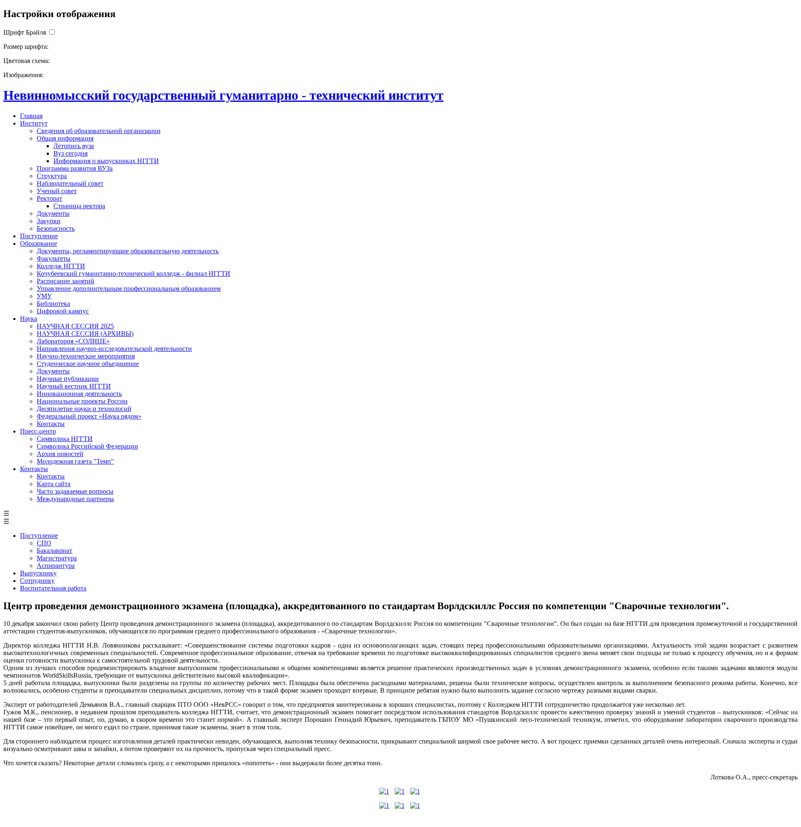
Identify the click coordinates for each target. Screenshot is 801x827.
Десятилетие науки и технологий (84, 408)
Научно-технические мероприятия (86, 356)
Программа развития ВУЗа (75, 168)
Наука (28, 318)
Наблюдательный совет (70, 183)
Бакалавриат (54, 550)
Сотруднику (37, 580)
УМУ (44, 296)
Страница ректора (79, 205)
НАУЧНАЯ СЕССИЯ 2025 (75, 326)
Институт (34, 123)
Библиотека (53, 303)
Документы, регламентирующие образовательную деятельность (128, 251)
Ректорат (49, 198)
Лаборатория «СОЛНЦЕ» (73, 341)
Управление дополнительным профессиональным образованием (129, 288)
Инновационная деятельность (79, 393)
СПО (44, 543)
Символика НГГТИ (65, 438)
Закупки (48, 220)
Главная (31, 115)
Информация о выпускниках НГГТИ (106, 160)
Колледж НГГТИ (61, 266)
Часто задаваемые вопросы (75, 491)
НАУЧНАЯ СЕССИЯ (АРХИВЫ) (85, 333)
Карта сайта (54, 483)
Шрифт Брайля (24, 32)
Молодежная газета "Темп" (75, 461)
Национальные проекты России (82, 401)
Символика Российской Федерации (87, 446)
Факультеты (54, 258)
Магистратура (57, 558)
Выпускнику (38, 573)
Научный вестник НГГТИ (74, 386)
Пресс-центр (38, 431)
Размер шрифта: (25, 46)
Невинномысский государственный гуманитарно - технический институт (223, 95)
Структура (52, 175)
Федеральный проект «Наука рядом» (89, 416)
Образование (38, 243)
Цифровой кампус (63, 311)
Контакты (51, 423)
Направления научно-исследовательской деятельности (114, 348)
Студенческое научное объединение (88, 363)
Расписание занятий (65, 281)
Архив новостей (60, 453)
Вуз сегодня (70, 153)
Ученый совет (57, 190)
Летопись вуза (73, 145)
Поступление (39, 236)
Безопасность (56, 228)
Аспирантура (56, 565)
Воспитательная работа (53, 588)
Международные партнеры (75, 498)
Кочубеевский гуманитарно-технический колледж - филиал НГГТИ (133, 273)
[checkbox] (52, 32)
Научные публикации (68, 378)
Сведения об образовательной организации (99, 130)
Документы (53, 213)
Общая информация (65, 138)
